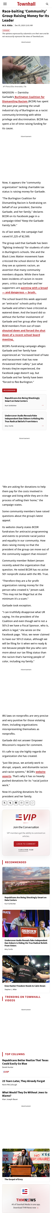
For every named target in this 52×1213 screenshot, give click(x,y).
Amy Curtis (9, 949)
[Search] (47, 4)
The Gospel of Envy (14, 1179)
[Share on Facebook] (16, 803)
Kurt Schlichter (10, 903)
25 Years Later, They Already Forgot (23, 1081)
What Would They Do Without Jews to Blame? (24, 1094)
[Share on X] (4, 803)
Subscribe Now (25, 850)
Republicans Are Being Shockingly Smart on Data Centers (25, 899)
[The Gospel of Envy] (26, 1162)
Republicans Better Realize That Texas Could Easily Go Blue (25, 1062)
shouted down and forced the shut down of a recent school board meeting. (23, 335)
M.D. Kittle (7, 25)
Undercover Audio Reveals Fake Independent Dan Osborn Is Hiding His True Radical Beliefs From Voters (26, 943)
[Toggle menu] (5, 4)
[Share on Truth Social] (10, 803)
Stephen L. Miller (11, 989)
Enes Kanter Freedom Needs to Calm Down (25, 985)
